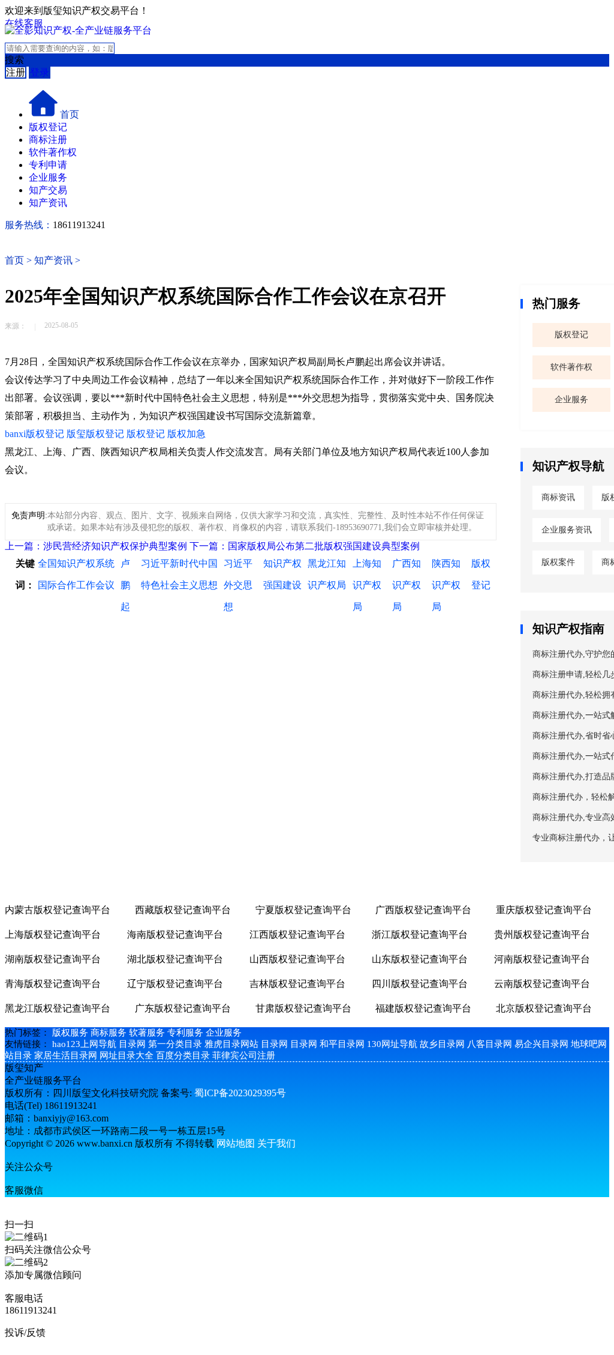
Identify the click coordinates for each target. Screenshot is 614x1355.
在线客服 (24, 23)
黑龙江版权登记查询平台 (57, 1008)
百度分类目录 (183, 1055)
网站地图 (235, 1143)
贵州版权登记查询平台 (542, 934)
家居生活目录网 (65, 1055)
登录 (39, 72)
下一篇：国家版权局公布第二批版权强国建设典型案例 (304, 546)
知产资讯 (48, 203)
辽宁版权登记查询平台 (175, 984)
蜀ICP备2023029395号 (240, 1093)
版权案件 (558, 562)
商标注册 (48, 139)
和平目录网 (342, 1044)
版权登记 (48, 127)
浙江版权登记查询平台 (420, 934)
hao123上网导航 (84, 1044)
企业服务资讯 (566, 529)
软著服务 (147, 1032)
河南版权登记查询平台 (542, 959)
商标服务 (109, 1032)
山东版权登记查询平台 (420, 959)
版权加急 (186, 434)
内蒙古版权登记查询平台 (57, 910)
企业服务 (48, 177)
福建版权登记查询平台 (423, 1008)
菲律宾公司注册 (243, 1055)
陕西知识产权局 (446, 585)
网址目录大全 (127, 1055)
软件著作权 (53, 152)
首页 (69, 114)
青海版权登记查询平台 (53, 984)
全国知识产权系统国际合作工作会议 (76, 574)
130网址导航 (392, 1044)
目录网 (132, 1044)
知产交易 (48, 190)
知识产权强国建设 (282, 574)
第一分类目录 (175, 1044)
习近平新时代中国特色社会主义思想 (179, 574)
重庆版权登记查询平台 (544, 910)
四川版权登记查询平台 (420, 984)
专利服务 (185, 1032)
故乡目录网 (442, 1044)
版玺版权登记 (95, 434)
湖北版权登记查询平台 (175, 959)
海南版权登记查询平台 (175, 934)
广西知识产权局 (406, 585)
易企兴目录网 (541, 1044)
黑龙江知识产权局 (327, 574)
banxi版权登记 (34, 434)
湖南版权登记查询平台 (53, 959)
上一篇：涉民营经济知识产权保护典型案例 (96, 546)
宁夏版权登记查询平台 (303, 910)
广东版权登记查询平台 (183, 1008)
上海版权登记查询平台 (53, 934)
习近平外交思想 (238, 585)
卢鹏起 (125, 585)
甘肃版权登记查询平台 (303, 1008)
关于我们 (276, 1143)
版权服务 (70, 1032)
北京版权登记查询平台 (544, 1008)
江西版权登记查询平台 (297, 934)
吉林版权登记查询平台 (297, 984)
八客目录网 (489, 1044)
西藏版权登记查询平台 (183, 910)
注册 (15, 72)
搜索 (14, 60)
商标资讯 (558, 497)
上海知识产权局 (367, 585)
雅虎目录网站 (231, 1044)
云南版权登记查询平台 (542, 984)
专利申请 (48, 165)
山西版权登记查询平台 (297, 959)
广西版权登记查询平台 (423, 910)
